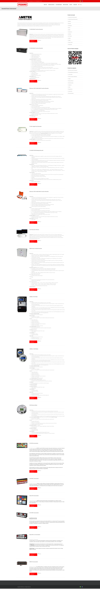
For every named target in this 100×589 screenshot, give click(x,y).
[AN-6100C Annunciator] (22, 481)
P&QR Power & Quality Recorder (35, 248)
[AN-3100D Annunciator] (22, 515)
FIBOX (69, 29)
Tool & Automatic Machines (72, 76)
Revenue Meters (70, 80)
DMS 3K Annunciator (33, 561)
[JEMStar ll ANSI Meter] (22, 355)
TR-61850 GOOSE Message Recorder (36, 150)
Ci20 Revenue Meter (33, 405)
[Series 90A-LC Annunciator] (22, 537)
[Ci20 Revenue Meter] (22, 410)
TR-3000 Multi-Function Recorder (36, 48)
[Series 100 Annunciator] (22, 500)
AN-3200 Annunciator (33, 443)
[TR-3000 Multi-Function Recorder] (22, 50)
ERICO (69, 27)
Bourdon (69, 23)
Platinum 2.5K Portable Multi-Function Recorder (39, 88)
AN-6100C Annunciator (34, 478)
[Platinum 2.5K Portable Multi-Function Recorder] (22, 90)
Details (40, 40)
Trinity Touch (70, 42)
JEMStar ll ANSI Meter (33, 348)
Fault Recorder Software (34, 229)
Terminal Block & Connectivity (73, 72)
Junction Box (70, 74)
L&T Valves (70, 36)
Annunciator (70, 91)
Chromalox (70, 25)
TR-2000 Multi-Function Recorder (36, 29)
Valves (69, 87)
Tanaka (69, 40)
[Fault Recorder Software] (22, 233)
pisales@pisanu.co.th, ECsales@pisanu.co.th (35, 1)
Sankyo (69, 38)
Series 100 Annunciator (34, 495)
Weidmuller (70, 44)
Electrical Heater (71, 93)
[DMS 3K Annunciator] (22, 563)
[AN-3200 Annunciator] (22, 445)
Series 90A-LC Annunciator (34, 534)
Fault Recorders (70, 82)
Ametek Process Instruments (72, 19)
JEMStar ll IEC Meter (33, 296)
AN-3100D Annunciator (34, 512)
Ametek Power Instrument (72, 17)
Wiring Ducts (70, 89)
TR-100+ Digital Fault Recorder (35, 126)
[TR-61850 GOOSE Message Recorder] (22, 155)
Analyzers (69, 84)
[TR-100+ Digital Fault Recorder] (22, 129)
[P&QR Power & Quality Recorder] (22, 252)
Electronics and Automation (72, 70)
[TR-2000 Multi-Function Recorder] (22, 32)
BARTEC (69, 21)
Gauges (69, 78)
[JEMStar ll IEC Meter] (22, 304)
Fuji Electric (70, 31)
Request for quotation (32, 41)
